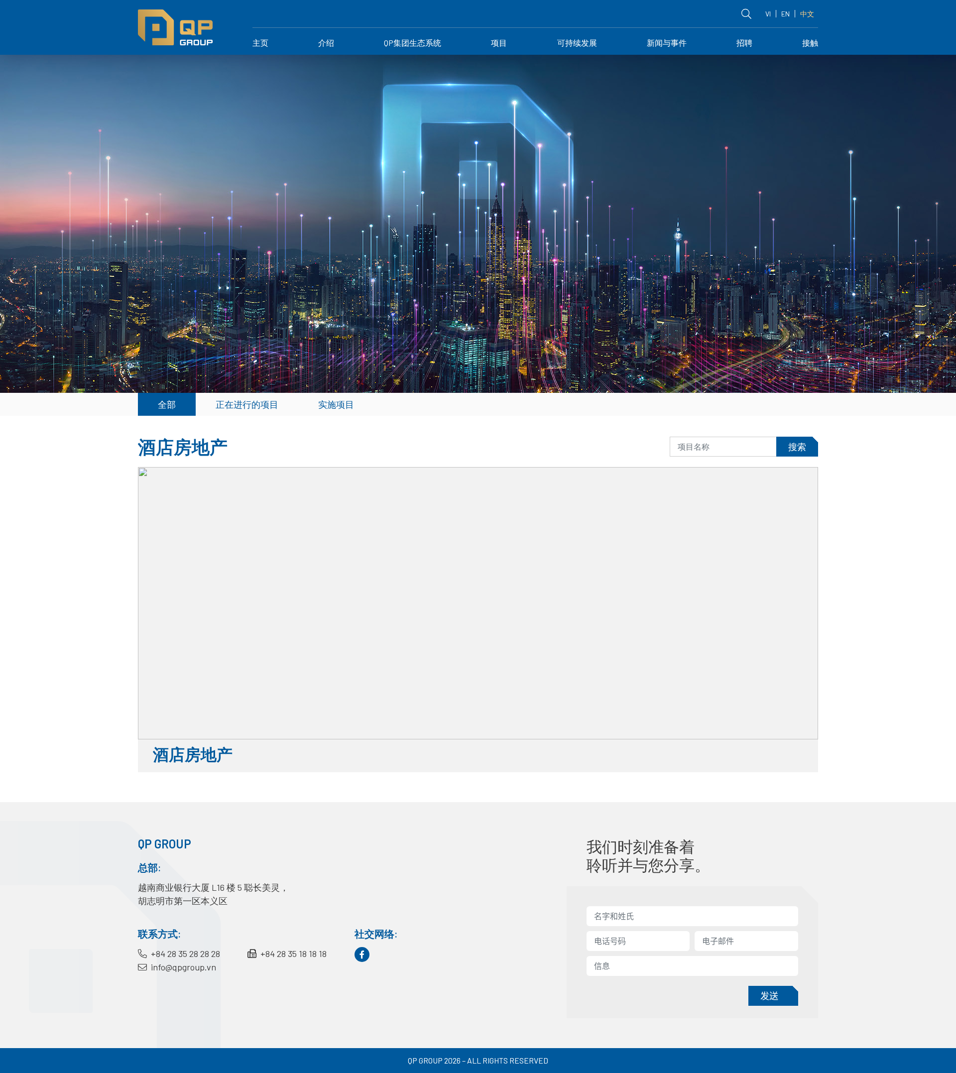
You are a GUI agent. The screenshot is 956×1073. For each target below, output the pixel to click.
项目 (499, 42)
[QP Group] (175, 26)
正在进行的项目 (247, 404)
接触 (810, 42)
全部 (167, 404)
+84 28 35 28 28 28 (184, 953)
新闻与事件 (667, 42)
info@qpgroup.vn (182, 966)
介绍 (326, 42)
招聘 (744, 42)
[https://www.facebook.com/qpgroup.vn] (362, 954)
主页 (260, 42)
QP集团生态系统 (412, 42)
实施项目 (336, 404)
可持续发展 (577, 42)
